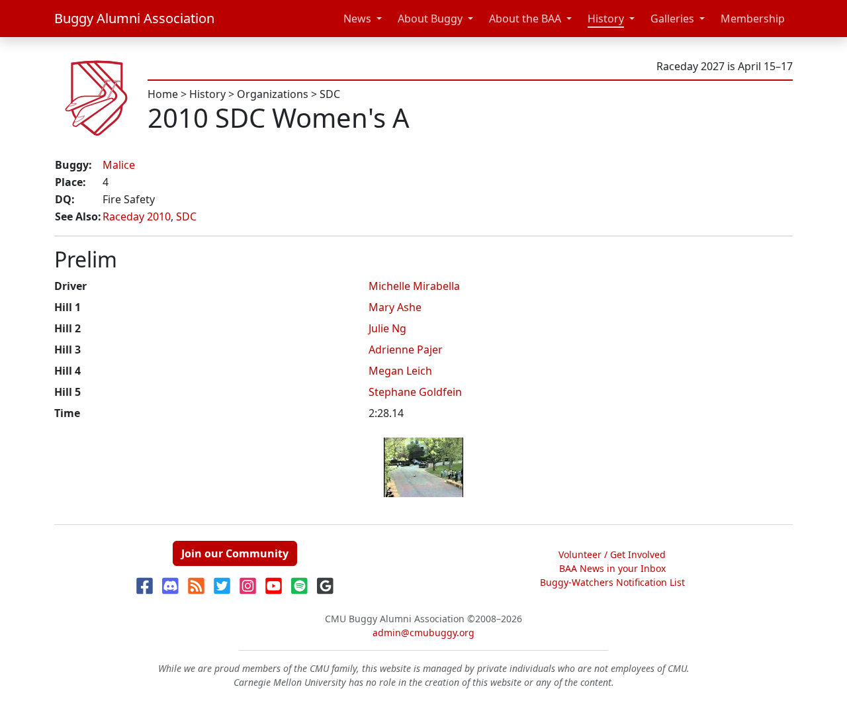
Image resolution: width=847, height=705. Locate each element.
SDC (330, 94)
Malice (119, 165)
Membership (753, 18)
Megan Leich (400, 370)
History (606, 18)
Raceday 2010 (137, 216)
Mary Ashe (395, 307)
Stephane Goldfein (415, 392)
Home (163, 94)
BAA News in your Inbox (612, 568)
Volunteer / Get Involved (612, 554)
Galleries (672, 18)
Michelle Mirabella (414, 286)
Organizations (272, 94)
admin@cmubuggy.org (423, 632)
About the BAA (525, 18)
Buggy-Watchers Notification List (612, 582)
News (357, 18)
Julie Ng (387, 328)
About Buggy (430, 18)
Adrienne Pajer (406, 349)
